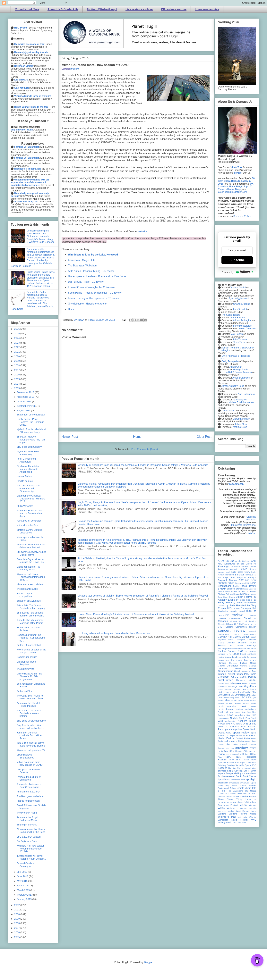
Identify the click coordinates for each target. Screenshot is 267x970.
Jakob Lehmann (241, 418)
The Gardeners (235, 791)
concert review (231, 630)
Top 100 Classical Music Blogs (235, 188)
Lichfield (226, 695)
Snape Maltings (234, 773)
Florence (233, 663)
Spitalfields (224, 779)
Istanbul (252, 683)
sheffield (222, 771)
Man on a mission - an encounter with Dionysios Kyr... (28, 488)
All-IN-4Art (235, 566)
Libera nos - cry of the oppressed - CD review (93, 298)
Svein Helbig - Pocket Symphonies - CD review (94, 292)
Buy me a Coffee (242, 216)
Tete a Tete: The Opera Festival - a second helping (29, 713)
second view (250, 768)
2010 (17, 914)
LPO (242, 697)
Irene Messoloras (242, 325)
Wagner (252, 805)
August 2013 (24, 410)
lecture (237, 689)
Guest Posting (248, 676)
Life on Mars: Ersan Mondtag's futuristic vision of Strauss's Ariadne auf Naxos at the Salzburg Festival (136, 614)
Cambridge (223, 611)
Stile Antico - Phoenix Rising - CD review (91, 271)
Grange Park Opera (246, 674)
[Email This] (131, 320)
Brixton (229, 594)
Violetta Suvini (238, 287)
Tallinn (233, 788)
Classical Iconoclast (250, 518)
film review (236, 660)
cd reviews (250, 615)
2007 (17, 928)
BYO (229, 608)
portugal (252, 744)
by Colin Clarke (244, 600)
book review (249, 586)
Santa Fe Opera (243, 765)
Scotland (222, 768)
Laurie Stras (227, 410)
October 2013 (24, 401)
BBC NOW (250, 580)
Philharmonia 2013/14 (28, 791)
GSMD (234, 676)
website (142, 231)
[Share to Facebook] (142, 320)
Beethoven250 (242, 583)
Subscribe (237, 260)
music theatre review (230, 709)
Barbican (240, 574)
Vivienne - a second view (30, 584)
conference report (228, 634)
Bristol (239, 589)
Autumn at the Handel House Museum (28, 704)
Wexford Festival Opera (242, 814)
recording (230, 754)
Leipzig (228, 692)
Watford (243, 808)
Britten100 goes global (29, 645)
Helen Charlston (247, 328)
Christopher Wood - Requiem (27, 663)
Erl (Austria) (250, 651)
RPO (231, 760)
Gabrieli (221, 666)
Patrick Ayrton (240, 399)
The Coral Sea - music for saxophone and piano (30, 697)
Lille (232, 695)
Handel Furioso (25, 476)
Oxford (244, 735)
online (220, 726)
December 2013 (26, 392)
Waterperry (232, 808)
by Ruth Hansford (236, 605)
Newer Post (70, 436)
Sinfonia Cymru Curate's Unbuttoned (29, 531)
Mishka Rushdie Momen (241, 402)
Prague (221, 748)
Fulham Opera (248, 663)
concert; (252, 631)
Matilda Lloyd (240, 427)
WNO (253, 819)
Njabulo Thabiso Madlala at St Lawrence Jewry (31, 430)
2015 (17, 379)
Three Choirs (225, 799)
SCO (254, 765)
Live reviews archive (139, 9)
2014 (17, 383)
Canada (233, 611)
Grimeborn (223, 676)
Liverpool (239, 695)
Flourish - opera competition (25, 595)
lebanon (228, 689)
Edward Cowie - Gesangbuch (25, 864)
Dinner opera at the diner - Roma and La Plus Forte (97, 276)
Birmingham (224, 586)
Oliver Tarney (240, 342)
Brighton (231, 589)
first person (250, 660)
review (238, 754)
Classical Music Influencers (232, 192)
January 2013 (24, 899)
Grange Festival (226, 674)
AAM (253, 561)
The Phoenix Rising (27, 812)
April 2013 (23, 885)
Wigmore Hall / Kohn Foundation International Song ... (31, 577)
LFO (220, 695)
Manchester (231, 700)
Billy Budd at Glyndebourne (31, 720)
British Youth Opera (227, 591)
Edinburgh (251, 645)
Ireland (245, 683)
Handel (251, 680)
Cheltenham (234, 618)
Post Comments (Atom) (144, 449)
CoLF (220, 627)
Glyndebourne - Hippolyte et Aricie (87, 303)
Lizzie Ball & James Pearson (236, 372)
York (234, 822)
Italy (220, 686)
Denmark (251, 639)
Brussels (237, 594)
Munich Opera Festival (229, 703)
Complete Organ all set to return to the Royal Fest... (31, 561)
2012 (17, 905)
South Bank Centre (246, 776)
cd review (234, 615)
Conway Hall (225, 636)
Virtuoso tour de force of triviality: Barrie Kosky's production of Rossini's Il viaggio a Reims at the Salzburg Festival (143, 595)
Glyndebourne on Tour (245, 671)
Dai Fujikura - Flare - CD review (85, 281)
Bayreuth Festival (227, 580)
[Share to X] (138, 320)
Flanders (222, 663)
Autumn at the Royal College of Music (27, 819)
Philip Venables (25, 506)
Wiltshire (252, 817)
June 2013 (23, 876)
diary (221, 642)
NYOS (239, 724)
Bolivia (236, 586)
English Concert (227, 651)
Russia (246, 760)
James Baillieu (237, 317)
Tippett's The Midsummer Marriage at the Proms (30, 621)
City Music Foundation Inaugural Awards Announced (28, 469)
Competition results (27, 657)
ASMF (244, 569)
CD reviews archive (173, 9)
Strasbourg (234, 783)
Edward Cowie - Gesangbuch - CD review (91, 287)
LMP (246, 695)
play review (232, 744)
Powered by (227, 272)
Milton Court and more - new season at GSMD (30, 763)
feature (228, 657)
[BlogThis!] (134, 320)
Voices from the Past (27, 525)
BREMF (222, 588)
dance (231, 640)
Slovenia (238, 771)
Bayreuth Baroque (246, 577)
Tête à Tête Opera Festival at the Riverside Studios (31, 744)
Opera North (249, 729)
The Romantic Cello (27, 589)
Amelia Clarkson (241, 377)
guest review (225, 680)
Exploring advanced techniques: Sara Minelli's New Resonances (114, 633)
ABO (220, 564)
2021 (17, 351)
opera (235, 726)
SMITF (247, 771)
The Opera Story (233, 794)
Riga (220, 757)
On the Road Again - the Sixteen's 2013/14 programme (29, 676)
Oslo (238, 735)
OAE (245, 723)
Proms (252, 748)
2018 (17, 365)
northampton (230, 721)
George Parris (240, 369)
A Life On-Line (226, 561)
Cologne (229, 627)
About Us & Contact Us (62, 9)
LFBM (253, 692)
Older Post (204, 436)
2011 (17, 909)
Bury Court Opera (226, 597)
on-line (252, 723)
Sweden (252, 785)
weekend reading (226, 811)
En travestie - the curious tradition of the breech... (30, 614)
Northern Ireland (247, 721)
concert (252, 627)
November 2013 (26, 397)
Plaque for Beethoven (28, 800)
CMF (241, 624)
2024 (17, 338)
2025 (17, 333)
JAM (229, 686)
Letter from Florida (241, 692)
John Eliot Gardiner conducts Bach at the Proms (29, 735)
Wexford (222, 814)
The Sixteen (249, 793)
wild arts (242, 817)
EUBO (236, 654)
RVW (253, 759)
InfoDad (252, 533)
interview (235, 683)
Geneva (243, 666)
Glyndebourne (225, 671)
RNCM (238, 757)
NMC (254, 715)
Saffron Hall (232, 762)
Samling (231, 765)
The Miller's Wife (25, 669)
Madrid (221, 700)
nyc (228, 724)
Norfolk (234, 718)
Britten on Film (24, 691)
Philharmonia (244, 741)
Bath (233, 577)
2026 (17, 329)
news (230, 714)
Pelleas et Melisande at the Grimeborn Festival (31, 546)
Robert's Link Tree (27, 9)
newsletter (240, 715)
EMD (249, 648)
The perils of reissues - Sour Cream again (29, 785)
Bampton (229, 574)
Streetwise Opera (248, 783)
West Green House (246, 811)
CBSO (249, 611)
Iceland (221, 683)
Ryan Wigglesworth (239, 298)
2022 (17, 347)
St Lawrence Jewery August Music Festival (31, 553)
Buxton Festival (244, 597)
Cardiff (242, 611)
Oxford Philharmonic (246, 738)
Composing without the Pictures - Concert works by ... (31, 638)
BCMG (231, 583)
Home (71, 309)
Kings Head (237, 686)
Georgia (252, 666)
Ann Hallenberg (246, 394)
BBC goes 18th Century (29, 447)
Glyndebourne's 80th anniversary (28, 453)
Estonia (221, 654)
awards (221, 572)
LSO (248, 697)
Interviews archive (207, 9)
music (253, 703)
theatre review (248, 796)
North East (244, 718)
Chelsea (222, 618)
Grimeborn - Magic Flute (81, 260)
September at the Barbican (31, 414)
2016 (17, 374)
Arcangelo (223, 569)
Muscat (246, 703)
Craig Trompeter (230, 361)
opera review (241, 732)
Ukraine (240, 802)
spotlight (251, 779)
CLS (236, 624)
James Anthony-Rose (232, 386)
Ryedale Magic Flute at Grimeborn (29, 778)
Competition (241, 627)
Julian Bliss (241, 424)
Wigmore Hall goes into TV (31, 750)
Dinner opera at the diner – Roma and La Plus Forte (31, 830)
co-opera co (250, 624)
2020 (17, 356)
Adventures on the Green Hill (240, 564)
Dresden (231, 642)
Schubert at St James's (29, 600)
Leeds (245, 689)
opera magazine (233, 729)
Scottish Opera (235, 768)
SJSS (230, 770)
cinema (233, 621)
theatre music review (228, 796)
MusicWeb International (243, 525)
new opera (235, 712)
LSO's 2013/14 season (29, 836)
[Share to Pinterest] (145, 320)
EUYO (243, 654)
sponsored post (238, 780)
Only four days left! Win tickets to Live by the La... (31, 726)
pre (227, 748)
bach (228, 572)
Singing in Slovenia (27, 824)
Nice (248, 715)
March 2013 (23, 890)
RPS (238, 759)
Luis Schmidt (240, 309)
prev (232, 748)
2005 (17, 937)
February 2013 (25, 894)
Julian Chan (235, 366)
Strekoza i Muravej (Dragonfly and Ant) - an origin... (31, 439)
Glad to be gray (25, 481)
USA (247, 802)
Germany (222, 668)
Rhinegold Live (249, 754)
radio (220, 751)
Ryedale (222, 762)
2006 (17, 932)
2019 (17, 361)
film (227, 660)
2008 (17, 923)
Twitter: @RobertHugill (102, 9)
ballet (233, 572)
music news (248, 706)
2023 (17, 342)
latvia (220, 689)
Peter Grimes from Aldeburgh (26, 460)
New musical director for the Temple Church (31, 651)
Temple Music (243, 788)
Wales (221, 808)
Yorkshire (241, 822)
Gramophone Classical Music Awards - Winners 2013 (31, 498)
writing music (225, 822)
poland (243, 744)
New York (246, 712)
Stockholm (223, 783)
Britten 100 (243, 591)
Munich (253, 700)
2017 (17, 370)
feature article (240, 657)
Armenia (234, 569)
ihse (227, 683)
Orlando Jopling (241, 304)
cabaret (236, 608)
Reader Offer (241, 751)
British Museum (249, 589)
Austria (253, 569)
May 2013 (22, 881)
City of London (247, 621)
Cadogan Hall (248, 608)
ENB (254, 649)
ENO (240, 651)
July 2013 (22, 872)
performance (230, 741)
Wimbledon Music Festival (232, 820)
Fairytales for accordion (29, 520)
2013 (17, 388)
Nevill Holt (223, 712)
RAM (226, 751)
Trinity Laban (243, 799)
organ (232, 736)
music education (227, 706)
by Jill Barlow (239, 602)
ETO (229, 654)
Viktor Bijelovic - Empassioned (25, 756)
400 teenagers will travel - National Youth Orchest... (31, 857)
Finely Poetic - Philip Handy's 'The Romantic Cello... (30, 422)
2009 (17, 918)
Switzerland (223, 788)
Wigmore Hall (227, 816)
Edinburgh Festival (227, 648)
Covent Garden (241, 636)
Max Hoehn (236, 334)
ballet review (244, 572)
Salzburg (222, 765)
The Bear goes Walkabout (82, 265)
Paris (220, 741)
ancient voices (248, 566)
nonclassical (223, 718)
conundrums (250, 634)
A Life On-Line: (242, 561)
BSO (244, 594)
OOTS (228, 726)
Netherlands (250, 709)
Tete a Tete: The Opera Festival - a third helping (31, 607)
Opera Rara (224, 732)
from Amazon (236, 484)
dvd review (236, 645)
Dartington (240, 640)
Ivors (224, 686)
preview (74, 68)
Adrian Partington (242, 320)
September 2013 (26, 406)
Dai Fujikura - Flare (27, 841)
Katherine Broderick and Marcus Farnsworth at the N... (29, 513)
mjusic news (243, 700)
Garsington (232, 665)
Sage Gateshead (248, 762)
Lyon (254, 698)
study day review (227, 785)
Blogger (148, 962)
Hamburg (240, 680)
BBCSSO (222, 583)
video (243, 805)
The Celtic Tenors (230, 315)
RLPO (228, 757)
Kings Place (250, 686)
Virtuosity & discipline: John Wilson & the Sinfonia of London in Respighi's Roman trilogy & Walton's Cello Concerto (143, 465)
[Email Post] (123, 319)
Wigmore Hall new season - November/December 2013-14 (31, 848)
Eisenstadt (241, 648)
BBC (241, 580)
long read (234, 698)
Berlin (253, 583)
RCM (231, 751)
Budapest (251, 594)
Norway (221, 724)
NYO (233, 724)
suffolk (243, 785)
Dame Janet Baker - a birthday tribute (28, 568)
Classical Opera (225, 624)
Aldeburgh (223, 566)
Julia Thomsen (240, 339)
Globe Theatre (245, 668)
